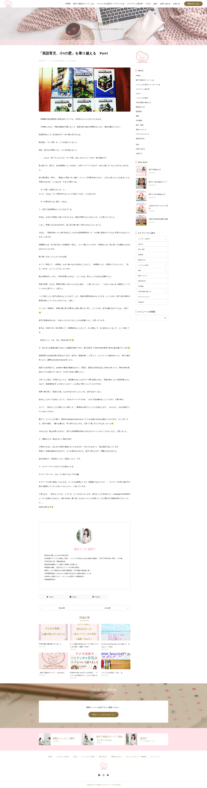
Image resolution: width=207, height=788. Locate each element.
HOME (138, 75)
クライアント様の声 (142, 89)
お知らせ (139, 153)
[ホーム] (40, 42)
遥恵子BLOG (140, 138)
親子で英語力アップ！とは (145, 80)
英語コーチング (141, 129)
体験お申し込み (193, 4)
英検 (137, 116)
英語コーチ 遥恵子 (84, 549)
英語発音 (139, 111)
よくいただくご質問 (88, 756)
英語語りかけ (140, 107)
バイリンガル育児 (70, 61)
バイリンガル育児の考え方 (56, 61)
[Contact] (108, 775)
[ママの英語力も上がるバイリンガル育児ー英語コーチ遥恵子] (8, 4)
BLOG (75, 756)
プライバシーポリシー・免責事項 (135, 756)
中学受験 (139, 120)
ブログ (138, 93)
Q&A (137, 144)
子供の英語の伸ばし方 (143, 102)
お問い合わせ (140, 149)
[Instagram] (103, 775)
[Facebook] (99, 775)
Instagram (141, 302)
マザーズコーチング (142, 134)
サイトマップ (155, 756)
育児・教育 (139, 125)
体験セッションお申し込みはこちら (103, 714)
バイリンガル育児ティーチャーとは (148, 84)
